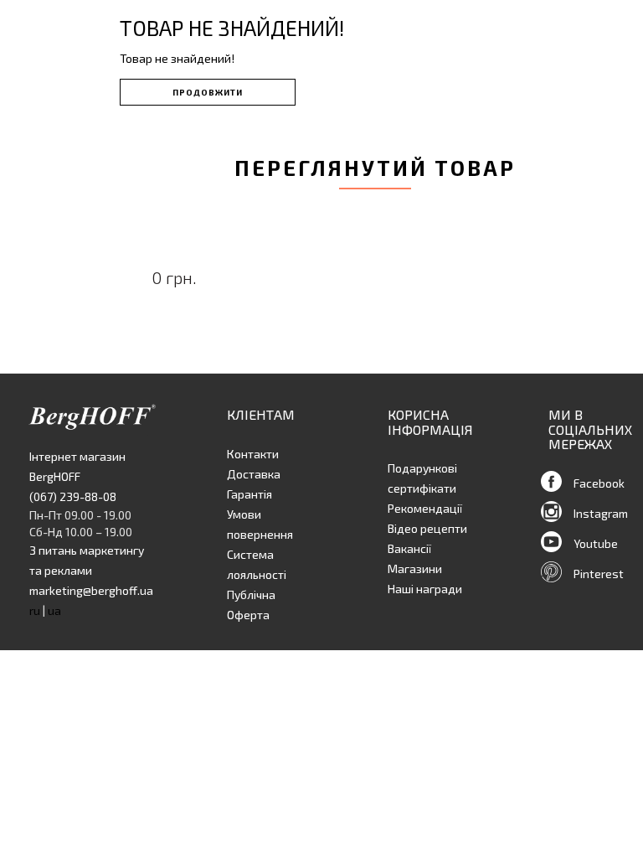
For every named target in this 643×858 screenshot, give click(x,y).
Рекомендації (425, 508)
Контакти (253, 454)
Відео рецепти (427, 528)
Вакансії (409, 548)
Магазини (415, 568)
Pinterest (599, 573)
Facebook (599, 483)
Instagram (601, 513)
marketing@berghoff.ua (91, 590)
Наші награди (425, 588)
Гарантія (249, 494)
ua (54, 610)
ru (34, 610)
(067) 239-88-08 (72, 496)
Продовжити (207, 92)
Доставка (253, 474)
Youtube (596, 543)
